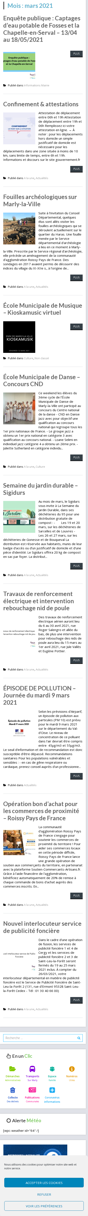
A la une (29, 178)
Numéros (72, 1076)
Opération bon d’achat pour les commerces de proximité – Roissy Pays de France (41, 811)
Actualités (42, 178)
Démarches (13, 1076)
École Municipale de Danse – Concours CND (41, 380)
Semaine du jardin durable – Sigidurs (40, 489)
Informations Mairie (36, 85)
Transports (32, 1076)
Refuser (44, 1194)
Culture (28, 358)
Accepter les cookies (44, 1183)
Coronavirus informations (52, 1100)
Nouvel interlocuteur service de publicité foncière (42, 927)
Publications (32, 1097)
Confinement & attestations (40, 104)
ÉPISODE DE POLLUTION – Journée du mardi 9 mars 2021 (39, 695)
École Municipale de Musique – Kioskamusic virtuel (42, 309)
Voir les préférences (44, 1206)
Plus (76, 53)
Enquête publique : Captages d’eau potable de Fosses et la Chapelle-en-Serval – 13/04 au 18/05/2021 (41, 28)
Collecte (13, 1097)
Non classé (42, 358)
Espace (52, 1076)
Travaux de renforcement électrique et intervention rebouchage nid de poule (38, 601)
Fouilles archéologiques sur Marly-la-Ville (40, 200)
